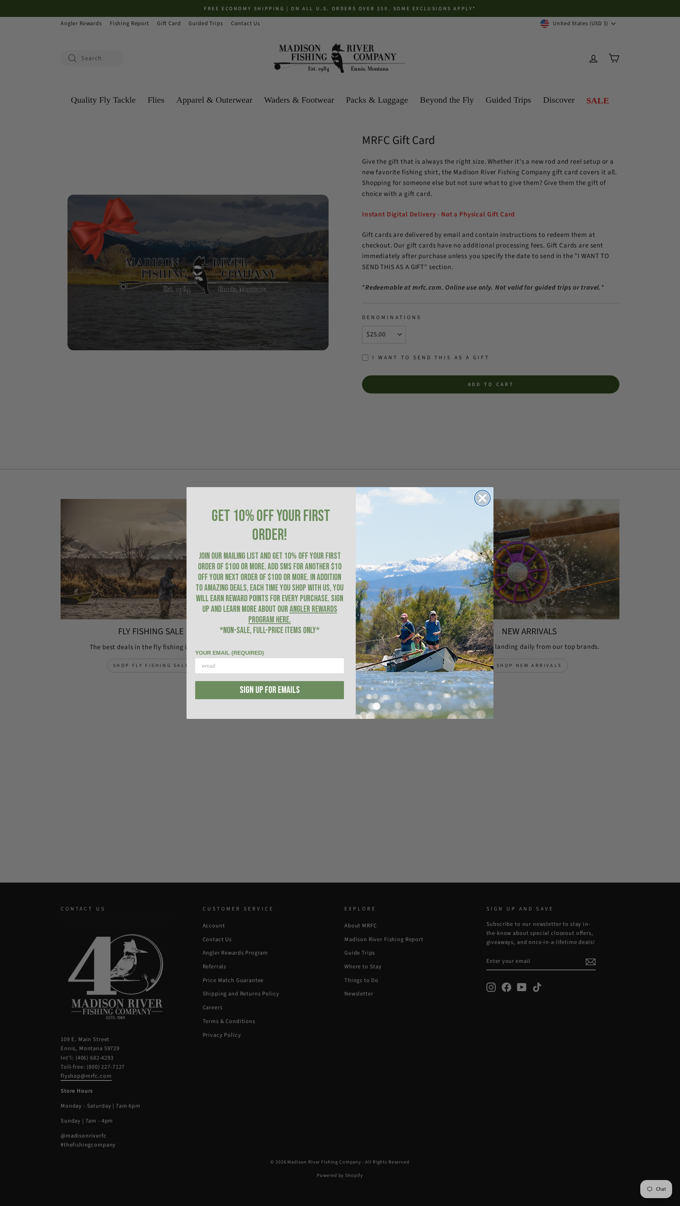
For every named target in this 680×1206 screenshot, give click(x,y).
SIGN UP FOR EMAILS (270, 690)
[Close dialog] (482, 498)
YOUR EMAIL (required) (229, 653)
